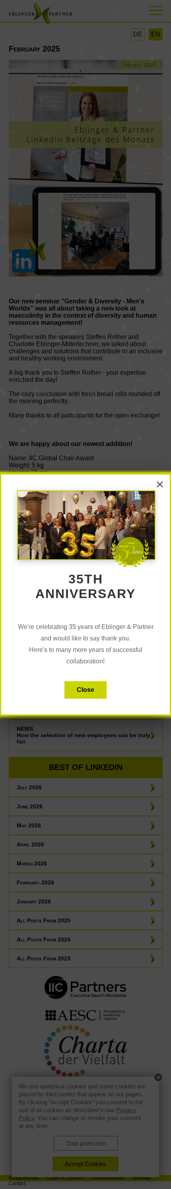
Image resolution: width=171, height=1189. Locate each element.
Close (85, 689)
